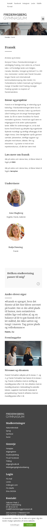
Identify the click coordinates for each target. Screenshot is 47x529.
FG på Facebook (12, 458)
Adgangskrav (11, 451)
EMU (14, 162)
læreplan (14, 171)
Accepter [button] (30, 525)
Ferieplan (9, 448)
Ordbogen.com (12, 485)
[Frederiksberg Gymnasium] (15, 16)
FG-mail (9, 7)
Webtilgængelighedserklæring (17, 467)
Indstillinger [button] (15, 524)
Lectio (33, 3)
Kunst (8, 437)
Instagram (26, 3)
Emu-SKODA (11, 491)
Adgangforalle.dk (12, 464)
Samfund (9, 434)
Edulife (39, 3)
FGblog (9, 461)
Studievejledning (12, 455)
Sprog (8, 431)
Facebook (17, 3)
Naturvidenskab (12, 428)
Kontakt (9, 3)
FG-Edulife (10, 488)
